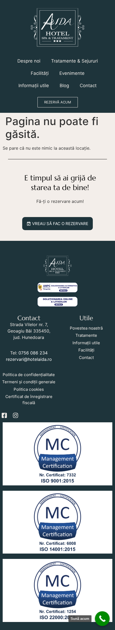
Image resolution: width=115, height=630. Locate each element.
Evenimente (72, 73)
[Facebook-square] (4, 415)
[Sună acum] (102, 618)
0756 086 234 (33, 352)
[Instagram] (15, 415)
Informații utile (33, 85)
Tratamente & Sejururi (74, 61)
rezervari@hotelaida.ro (29, 359)
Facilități (40, 73)
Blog (64, 85)
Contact (88, 85)
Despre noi (28, 61)
